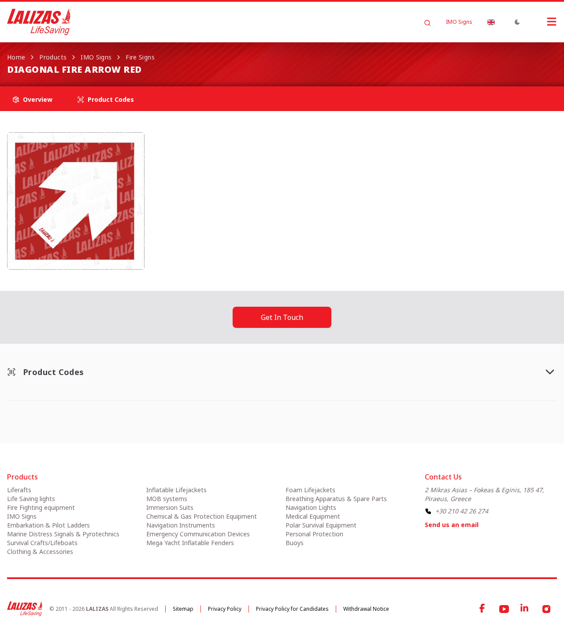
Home (16, 57)
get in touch (282, 317)
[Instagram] (546, 609)
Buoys (295, 543)
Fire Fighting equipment (41, 507)
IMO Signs (459, 22)
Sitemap (183, 609)
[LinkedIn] (525, 609)
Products (53, 57)
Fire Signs (140, 57)
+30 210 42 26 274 (461, 511)
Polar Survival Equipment (321, 525)
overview (37, 99)
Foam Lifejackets (310, 490)
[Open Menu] (543, 22)
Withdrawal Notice (366, 609)
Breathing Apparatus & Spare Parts (336, 498)
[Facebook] (483, 609)
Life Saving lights (31, 498)
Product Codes (111, 99)
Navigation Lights (311, 507)
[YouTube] (504, 609)
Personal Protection (314, 534)
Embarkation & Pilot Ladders (48, 525)
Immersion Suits (169, 507)
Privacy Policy (224, 609)
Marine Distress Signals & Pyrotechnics (63, 534)
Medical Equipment (313, 516)
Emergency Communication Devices (198, 534)
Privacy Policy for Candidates (292, 609)
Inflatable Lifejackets (176, 490)
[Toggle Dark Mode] (517, 22)
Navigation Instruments (180, 525)
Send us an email (452, 524)
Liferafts (19, 490)
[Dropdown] (491, 22)
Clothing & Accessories (40, 551)
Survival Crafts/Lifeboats (42, 543)
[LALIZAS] (38, 22)
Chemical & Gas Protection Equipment (201, 516)
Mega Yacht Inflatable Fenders (190, 543)
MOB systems (166, 498)
